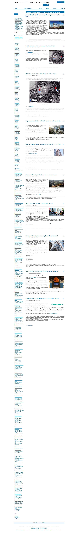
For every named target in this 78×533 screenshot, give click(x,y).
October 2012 (17, 161)
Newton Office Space (18, 403)
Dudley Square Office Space (19, 317)
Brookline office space (18, 232)
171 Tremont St (30, 265)
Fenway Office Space (18, 329)
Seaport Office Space (18, 468)
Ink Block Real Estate (18, 360)
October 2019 (17, 67)
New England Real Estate (18, 399)
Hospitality (16, 359)
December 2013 (17, 144)
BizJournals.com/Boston (53, 313)
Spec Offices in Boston (18, 494)
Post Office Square (47, 139)
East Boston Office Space (18, 320)
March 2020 (16, 61)
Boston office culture (18, 209)
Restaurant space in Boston (19, 462)
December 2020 (17, 50)
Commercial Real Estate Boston (44, 137)
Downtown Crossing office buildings (46, 198)
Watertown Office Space (18, 504)
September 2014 (17, 133)
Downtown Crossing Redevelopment (45, 265)
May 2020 (16, 59)
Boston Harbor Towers (18, 204)
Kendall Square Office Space (19, 365)
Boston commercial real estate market (34, 319)
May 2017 (16, 94)
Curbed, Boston (30, 52)
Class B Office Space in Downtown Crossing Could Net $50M (43, 144)
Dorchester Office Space (18, 303)
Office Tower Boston (18, 450)
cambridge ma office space (19, 239)
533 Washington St (36, 265)
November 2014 (17, 131)
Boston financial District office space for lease (33, 225)
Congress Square (41, 139)
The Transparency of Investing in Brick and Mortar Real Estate (19, 31)
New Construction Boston (18, 398)
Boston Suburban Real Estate (36, 317)
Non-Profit (16, 404)
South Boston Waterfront (18, 488)
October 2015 (17, 117)
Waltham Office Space (18, 502)
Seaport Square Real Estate (19, 472)
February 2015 (17, 127)
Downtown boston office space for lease (45, 39)
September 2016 (17, 104)
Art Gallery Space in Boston (19, 169)
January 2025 (17, 43)
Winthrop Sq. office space (32, 68)
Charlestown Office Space (18, 245)
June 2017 (16, 93)
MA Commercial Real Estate (37, 292)
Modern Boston (17, 383)
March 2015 (16, 126)
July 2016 (16, 106)
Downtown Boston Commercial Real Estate (35, 197)
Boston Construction (42, 316)
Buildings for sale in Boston (19, 233)
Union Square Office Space (19, 501)
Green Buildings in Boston (19, 349)
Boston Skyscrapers (18, 217)
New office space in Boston (32, 320)
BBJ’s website (38, 194)
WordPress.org (17, 518)
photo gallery (34, 277)
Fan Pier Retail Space (18, 328)
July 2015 (16, 121)
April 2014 (16, 139)
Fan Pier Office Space (18, 327)
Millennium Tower (53, 265)
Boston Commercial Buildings (33, 39)
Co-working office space (18, 254)
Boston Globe (31, 106)
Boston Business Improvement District (34, 198)
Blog (62, 8)
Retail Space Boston (18, 465)
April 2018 (16, 81)
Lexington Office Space (18, 373)
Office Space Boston (38, 138)
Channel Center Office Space (19, 244)
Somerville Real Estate (18, 482)
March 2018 (16, 82)
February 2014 (17, 142)
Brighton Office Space (18, 231)
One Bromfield (59, 265)
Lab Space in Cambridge (18, 369)
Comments (17, 517)
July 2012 (16, 165)
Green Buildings (17, 346)
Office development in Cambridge (42, 320)
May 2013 (16, 153)
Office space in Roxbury (18, 438)
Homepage (35, 522)
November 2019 (17, 66)
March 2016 (16, 111)
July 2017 (16, 92)
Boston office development (60, 316)
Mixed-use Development (18, 382)
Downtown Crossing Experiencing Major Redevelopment (42, 236)
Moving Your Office (17, 390)
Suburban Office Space (18, 497)
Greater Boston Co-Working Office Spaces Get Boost (18, 38)
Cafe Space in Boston (18, 238)
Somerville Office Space (18, 481)
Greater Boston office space (19, 343)
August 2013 (17, 149)
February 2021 (17, 48)
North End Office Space (18, 405)
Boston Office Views (18, 214)
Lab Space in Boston (18, 368)
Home (16, 8)
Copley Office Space (18, 296)
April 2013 (16, 154)
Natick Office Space (18, 393)
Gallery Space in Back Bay (19, 337)
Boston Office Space (18, 211)
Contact (54, 8)
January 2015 (17, 128)
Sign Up (59, 1)
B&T (36, 133)
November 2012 (17, 160)
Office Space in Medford (18, 430)
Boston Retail (17, 216)
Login (63, 1)
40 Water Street (35, 139)
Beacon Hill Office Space (18, 180)
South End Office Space (18, 491)
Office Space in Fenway (18, 422)
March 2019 (16, 72)
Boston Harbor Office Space (19, 203)
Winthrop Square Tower (40, 68)
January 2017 (17, 99)
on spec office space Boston (56, 39)
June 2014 (16, 137)
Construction (17, 292)
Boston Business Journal (33, 153)
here (50, 223)
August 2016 (17, 105)
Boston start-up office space (19, 220)
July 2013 (16, 150)
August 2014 (17, 134)
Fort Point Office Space (18, 335)
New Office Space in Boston (19, 400)
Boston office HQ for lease (32, 293)
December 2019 (17, 65)
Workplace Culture (17, 510)
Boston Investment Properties (50, 316)
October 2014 (17, 132)
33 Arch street (30, 139)
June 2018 (16, 78)
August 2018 (17, 77)
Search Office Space (28, 8)
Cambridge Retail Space (18, 243)
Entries (16, 516)
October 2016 (17, 103)
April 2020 (16, 60)
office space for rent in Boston (42, 293)
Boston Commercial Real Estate (34, 137)
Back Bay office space (18, 176)
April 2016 (16, 110)
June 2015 (16, 122)
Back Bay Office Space (18, 175)
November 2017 (17, 87)
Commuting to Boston (18, 288)
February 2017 (17, 98)
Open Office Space (17, 452)
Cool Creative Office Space (43, 291)
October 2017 (17, 88)
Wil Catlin (38, 47)
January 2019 (17, 75)
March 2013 (16, 155)
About (40, 8)
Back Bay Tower (17, 179)
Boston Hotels (17, 205)
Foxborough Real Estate (18, 336)
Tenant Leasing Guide (18, 498)
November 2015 (17, 116)
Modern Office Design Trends (19, 384)
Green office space (17, 354)
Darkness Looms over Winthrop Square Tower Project (41, 73)
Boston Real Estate (29, 317)
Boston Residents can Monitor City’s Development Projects (42, 298)
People (47, 8)
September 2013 (17, 148)
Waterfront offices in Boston (19, 503)
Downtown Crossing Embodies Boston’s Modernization (41, 175)
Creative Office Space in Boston (53, 291)
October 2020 (17, 53)
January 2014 (17, 143)
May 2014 (16, 138)
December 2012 (17, 159)
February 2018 (17, 83)
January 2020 (17, 64)
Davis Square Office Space (19, 301)
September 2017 (17, 89)
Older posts (29, 325)
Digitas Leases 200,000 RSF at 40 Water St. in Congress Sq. (43, 121)
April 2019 (16, 71)
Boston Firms (17, 200)
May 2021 (16, 44)
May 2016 (16, 109)
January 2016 (17, 114)
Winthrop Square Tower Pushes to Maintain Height (40, 46)
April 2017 (16, 95)
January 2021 (17, 49)
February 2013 (17, 156)
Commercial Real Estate (18, 259)
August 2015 (17, 120)
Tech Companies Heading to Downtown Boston (39, 203)
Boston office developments (45, 319)
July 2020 (16, 56)
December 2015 (17, 115)
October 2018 (17, 76)
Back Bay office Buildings (18, 174)
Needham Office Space (18, 397)
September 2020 (17, 54)
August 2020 (17, 55)
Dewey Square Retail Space (19, 302)
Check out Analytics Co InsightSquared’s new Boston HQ (42, 271)
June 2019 (16, 70)
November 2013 (17, 145)
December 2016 (17, 100)
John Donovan (17, 37)
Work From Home (17, 509)
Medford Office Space (18, 377)
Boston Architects (17, 181)
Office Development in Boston (19, 410)
